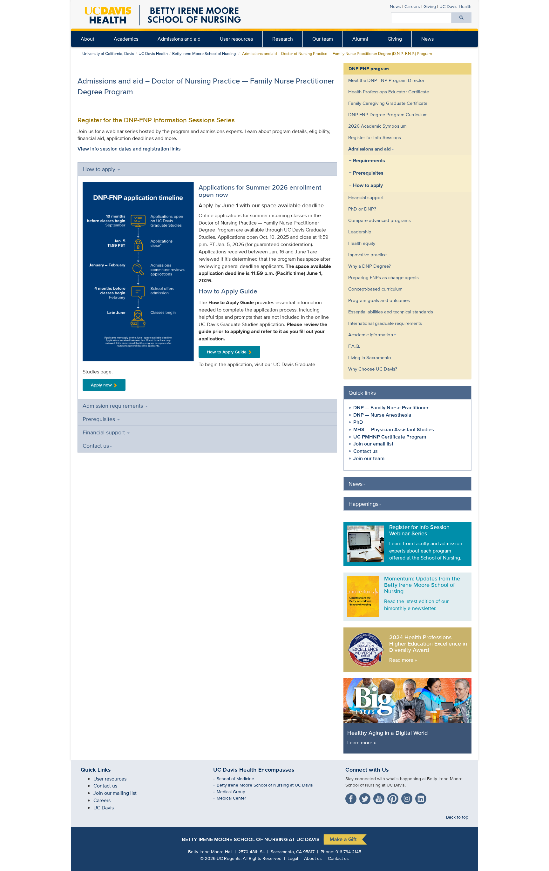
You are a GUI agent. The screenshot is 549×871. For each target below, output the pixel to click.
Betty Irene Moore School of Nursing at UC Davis (269, 784)
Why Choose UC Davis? (372, 368)
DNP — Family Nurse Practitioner (391, 407)
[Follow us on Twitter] (365, 797)
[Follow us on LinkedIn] (421, 797)
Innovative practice (367, 254)
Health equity (361, 243)
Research (282, 39)
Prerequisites (100, 419)
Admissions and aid (179, 39)
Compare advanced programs (379, 220)
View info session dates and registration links (129, 148)
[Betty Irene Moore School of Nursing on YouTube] (379, 797)
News (395, 6)
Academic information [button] (370, 334)
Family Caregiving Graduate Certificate (387, 103)
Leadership (359, 231)
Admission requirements (114, 406)
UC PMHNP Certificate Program (389, 436)
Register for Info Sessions (374, 137)
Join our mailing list (115, 793)
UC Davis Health (455, 6)
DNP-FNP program (369, 68)
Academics (126, 39)
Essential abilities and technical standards (390, 311)
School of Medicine (240, 778)
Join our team (368, 458)
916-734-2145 (348, 851)
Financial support (104, 432)
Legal (293, 858)
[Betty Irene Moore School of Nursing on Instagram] (407, 797)
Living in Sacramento (369, 357)
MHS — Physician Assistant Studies (393, 429)
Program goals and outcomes (379, 300)
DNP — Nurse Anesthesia (382, 415)
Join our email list (373, 443)
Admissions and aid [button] (369, 148)
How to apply (100, 169)
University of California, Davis (108, 53)
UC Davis (103, 807)
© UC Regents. (220, 858)
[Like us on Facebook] (351, 797)
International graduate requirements (385, 323)
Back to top (457, 817)
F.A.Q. (354, 346)
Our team (322, 39)
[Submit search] (461, 17)
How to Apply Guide (227, 352)
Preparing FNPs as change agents (383, 277)
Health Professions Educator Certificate (388, 91)
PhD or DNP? (362, 208)
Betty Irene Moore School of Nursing (204, 53)
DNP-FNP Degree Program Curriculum (388, 114)
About (87, 39)
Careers (412, 6)
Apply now (101, 385)
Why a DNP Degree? (369, 266)
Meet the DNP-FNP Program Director (386, 80)
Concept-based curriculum (375, 288)
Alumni (360, 39)
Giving (430, 6)
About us (313, 858)
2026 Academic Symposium (377, 126)
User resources (236, 39)
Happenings (363, 504)
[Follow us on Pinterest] (393, 797)
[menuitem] (87, 39)
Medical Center (236, 797)
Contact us (96, 446)
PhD (358, 422)
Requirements (369, 160)
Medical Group (235, 791)
